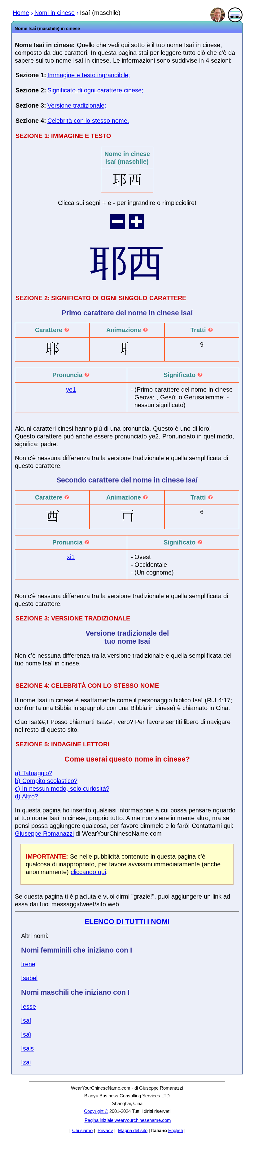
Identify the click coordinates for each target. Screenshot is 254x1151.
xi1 (71, 556)
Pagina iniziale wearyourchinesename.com (128, 1120)
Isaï (26, 1034)
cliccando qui (88, 872)
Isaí (26, 1020)
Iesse (28, 1006)
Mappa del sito (132, 1130)
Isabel (29, 978)
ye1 (71, 389)
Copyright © (96, 1111)
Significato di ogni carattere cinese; (95, 90)
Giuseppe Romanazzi (44, 833)
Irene (28, 964)
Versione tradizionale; (76, 105)
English (175, 1130)
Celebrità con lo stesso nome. (88, 120)
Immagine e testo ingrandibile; (88, 75)
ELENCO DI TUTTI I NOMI (127, 922)
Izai (26, 1062)
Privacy (105, 1130)
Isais (27, 1048)
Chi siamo (82, 1130)
